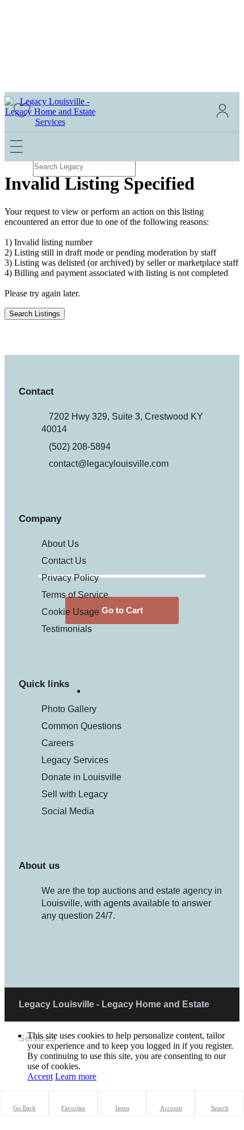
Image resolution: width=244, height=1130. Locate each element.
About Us (60, 544)
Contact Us (63, 561)
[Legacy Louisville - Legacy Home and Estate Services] (50, 122)
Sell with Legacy (74, 794)
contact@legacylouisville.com (109, 463)
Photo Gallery (68, 709)
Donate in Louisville (81, 777)
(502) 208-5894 (80, 446)
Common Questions (81, 726)
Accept (40, 1076)
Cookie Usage (70, 612)
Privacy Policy (70, 578)
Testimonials (66, 629)
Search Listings (34, 313)
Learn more (75, 1076)
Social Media (67, 811)
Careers (57, 743)
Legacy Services (74, 760)
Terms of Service (74, 595)
